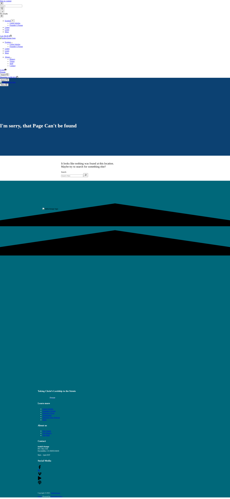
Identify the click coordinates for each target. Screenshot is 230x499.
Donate (3, 72)
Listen (7, 49)
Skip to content (5, 1)
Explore (8, 42)
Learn (7, 51)
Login (40, 496)
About (7, 57)
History (12, 59)
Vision (12, 61)
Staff (11, 64)
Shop (7, 53)
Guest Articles (15, 44)
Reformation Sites (56, 496)
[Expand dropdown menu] (11, 57)
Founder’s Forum (16, 47)
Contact (12, 66)
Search (63, 172)
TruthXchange (55, 493)
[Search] (85, 175)
